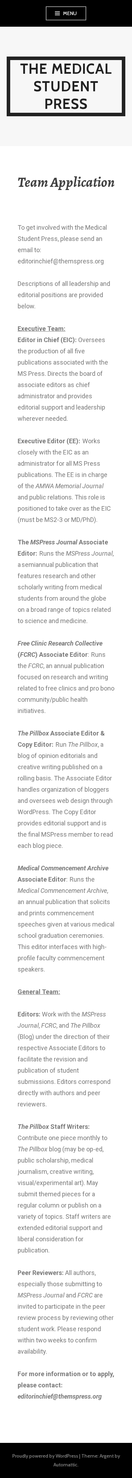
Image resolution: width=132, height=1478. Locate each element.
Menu (70, 13)
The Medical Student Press (66, 86)
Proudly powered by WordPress (45, 1456)
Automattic (65, 1464)
